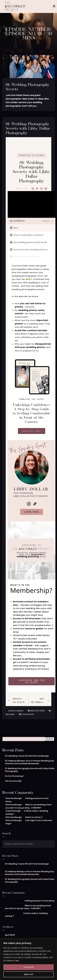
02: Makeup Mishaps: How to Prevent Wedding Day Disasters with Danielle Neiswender (29, 762)
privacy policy (42, 957)
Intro (16, 227)
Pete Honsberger (13, 798)
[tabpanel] (31, 204)
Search (5, 735)
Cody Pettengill (13, 811)
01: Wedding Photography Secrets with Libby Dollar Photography (28, 128)
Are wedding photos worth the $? (30, 242)
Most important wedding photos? (31, 249)
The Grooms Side (13, 781)
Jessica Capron (15, 710)
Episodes (10, 714)
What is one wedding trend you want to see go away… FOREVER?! (28, 907)
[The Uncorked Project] (15, 6)
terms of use (13, 960)
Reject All (28, 974)
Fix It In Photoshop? (14, 776)
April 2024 (10, 935)
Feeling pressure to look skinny (39, 900)
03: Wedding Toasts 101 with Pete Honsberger (27, 756)
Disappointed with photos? (27, 257)
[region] (28, 959)
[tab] (31, 227)
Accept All (29, 967)
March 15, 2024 (37, 710)
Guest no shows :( (33, 817)
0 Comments (27, 714)
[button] (32, 188)
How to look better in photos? (28, 235)
